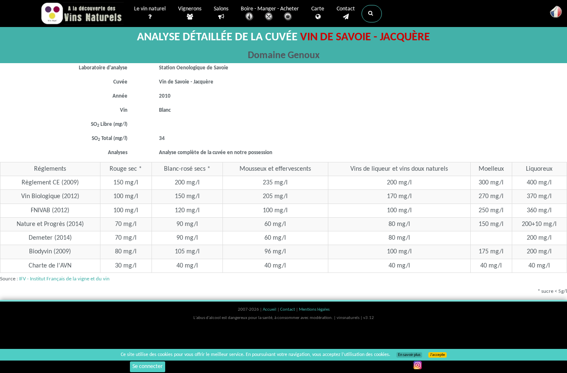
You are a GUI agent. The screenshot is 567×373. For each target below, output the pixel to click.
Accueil (270, 309)
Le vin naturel (150, 9)
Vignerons (189, 9)
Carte (317, 9)
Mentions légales (314, 309)
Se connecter (147, 366)
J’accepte (437, 355)
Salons (221, 9)
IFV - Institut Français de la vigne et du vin (64, 279)
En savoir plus (409, 355)
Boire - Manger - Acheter (270, 9)
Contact (346, 9)
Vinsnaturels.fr (82, 13)
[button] (372, 13)
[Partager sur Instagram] (417, 365)
